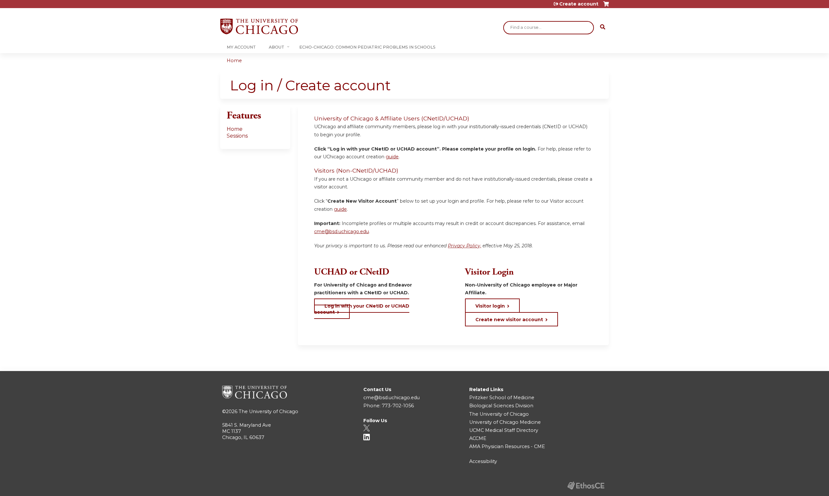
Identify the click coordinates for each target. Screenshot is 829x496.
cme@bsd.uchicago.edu (341, 231)
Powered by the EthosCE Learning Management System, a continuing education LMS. (586, 485)
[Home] (259, 26)
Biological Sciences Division (501, 406)
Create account (578, 4)
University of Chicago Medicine (505, 422)
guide (392, 157)
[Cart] (606, 6)
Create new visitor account (509, 319)
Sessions (237, 136)
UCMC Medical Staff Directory (503, 430)
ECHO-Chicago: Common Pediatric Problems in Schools (367, 47)
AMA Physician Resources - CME (507, 446)
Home (234, 60)
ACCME (477, 438)
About (276, 47)
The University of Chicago (268, 411)
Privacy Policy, (464, 246)
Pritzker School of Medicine (501, 397)
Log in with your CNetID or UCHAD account (361, 309)
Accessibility (483, 461)
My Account (241, 47)
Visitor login (490, 306)
